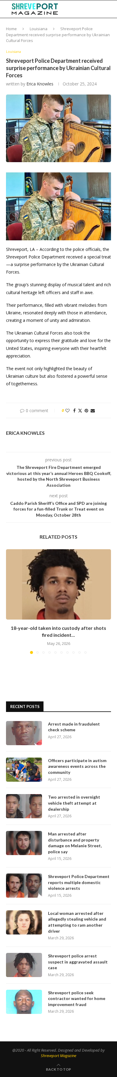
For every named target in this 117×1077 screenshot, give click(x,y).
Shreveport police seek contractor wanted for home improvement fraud (76, 998)
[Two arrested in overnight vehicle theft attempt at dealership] (24, 806)
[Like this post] (67, 410)
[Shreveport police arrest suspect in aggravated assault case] (24, 965)
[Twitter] (77, 9)
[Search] (111, 9)
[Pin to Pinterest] (86, 410)
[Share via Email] (93, 410)
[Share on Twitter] (80, 410)
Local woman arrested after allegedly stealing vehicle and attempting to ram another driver (77, 922)
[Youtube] (89, 9)
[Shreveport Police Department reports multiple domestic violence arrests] (24, 885)
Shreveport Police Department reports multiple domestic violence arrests (79, 882)
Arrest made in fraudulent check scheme (74, 726)
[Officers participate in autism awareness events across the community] (24, 770)
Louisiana (38, 28)
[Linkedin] (83, 9)
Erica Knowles (39, 84)
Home (11, 28)
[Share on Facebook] (74, 410)
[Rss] (102, 9)
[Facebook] (71, 9)
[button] (11, 601)
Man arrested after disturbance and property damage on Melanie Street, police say (75, 842)
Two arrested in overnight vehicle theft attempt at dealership (74, 802)
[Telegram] (96, 9)
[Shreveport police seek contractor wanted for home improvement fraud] (24, 1002)
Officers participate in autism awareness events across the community (77, 766)
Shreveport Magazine (58, 1055)
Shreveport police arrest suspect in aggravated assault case (78, 961)
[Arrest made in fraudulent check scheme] (24, 733)
